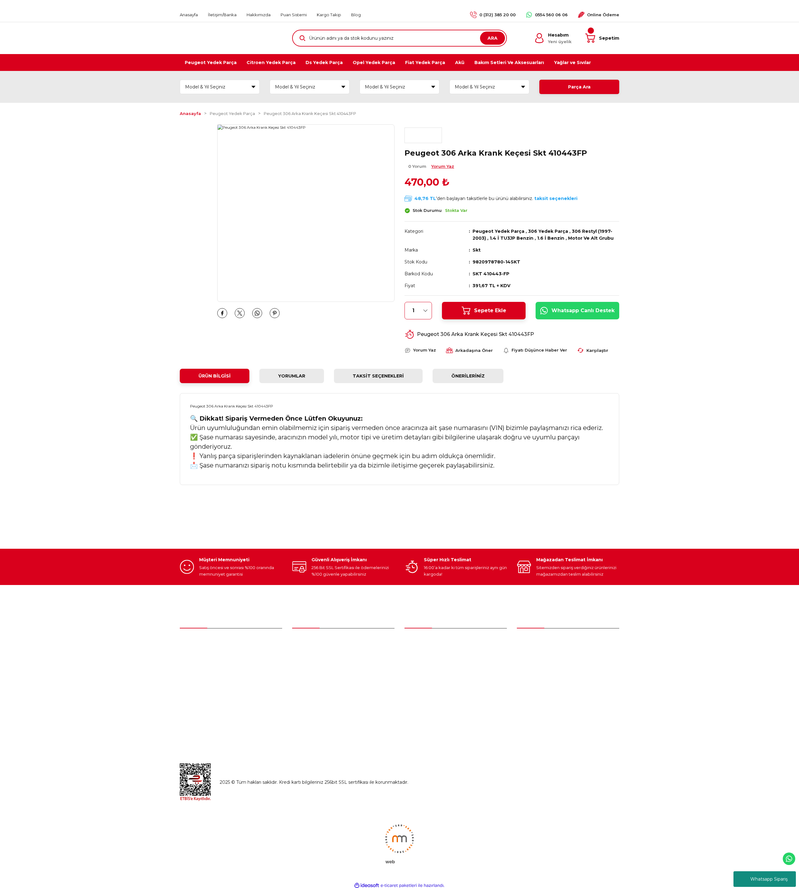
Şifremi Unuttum (310, 668)
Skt (477, 250)
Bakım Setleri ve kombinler (433, 642)
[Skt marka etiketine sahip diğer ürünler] (423, 135)
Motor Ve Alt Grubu (591, 238)
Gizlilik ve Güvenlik (536, 668)
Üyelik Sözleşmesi (536, 642)
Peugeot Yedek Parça (498, 231)
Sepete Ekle (490, 310)
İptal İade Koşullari (536, 681)
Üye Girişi (302, 655)
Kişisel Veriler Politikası (541, 694)
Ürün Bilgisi (215, 376)
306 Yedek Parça (548, 231)
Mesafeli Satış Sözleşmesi (544, 655)
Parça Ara (579, 87)
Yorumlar (291, 376)
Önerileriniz (468, 376)
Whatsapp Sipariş (769, 879)
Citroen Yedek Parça (426, 668)
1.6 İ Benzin (550, 238)
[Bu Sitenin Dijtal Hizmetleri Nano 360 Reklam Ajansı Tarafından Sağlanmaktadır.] (399, 843)
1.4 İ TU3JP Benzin (511, 238)
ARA (493, 38)
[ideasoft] (366, 885)
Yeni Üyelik (304, 642)
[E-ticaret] (398, 885)
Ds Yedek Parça (423, 681)
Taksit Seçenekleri (378, 376)
